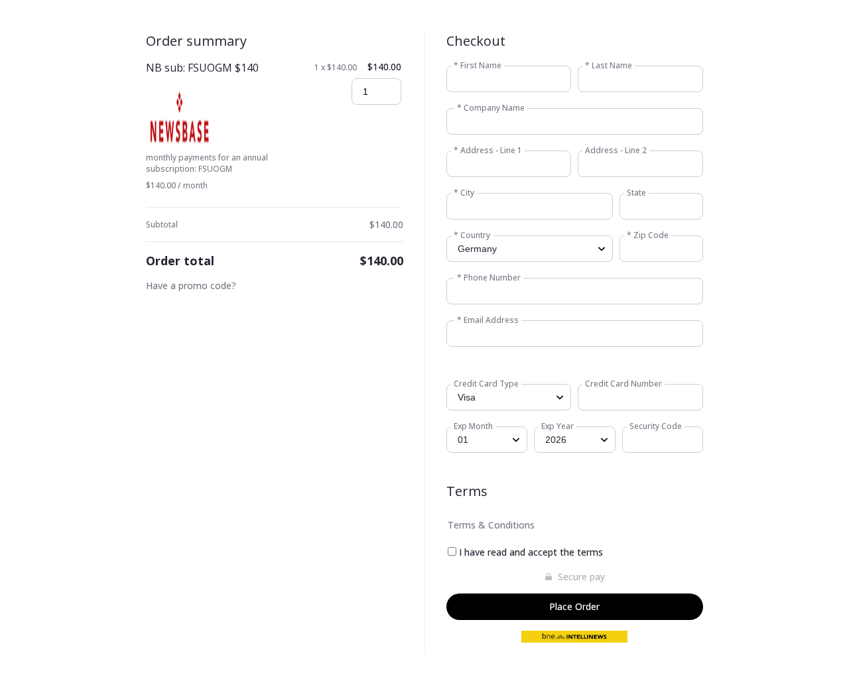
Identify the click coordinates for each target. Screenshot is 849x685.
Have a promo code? (191, 285)
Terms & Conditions (491, 525)
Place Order (574, 606)
